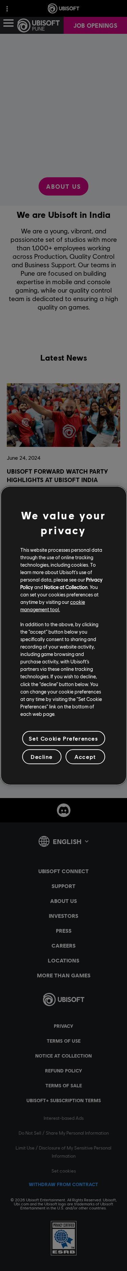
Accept (85, 756)
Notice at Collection (66, 587)
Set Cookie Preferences (63, 738)
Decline (41, 756)
